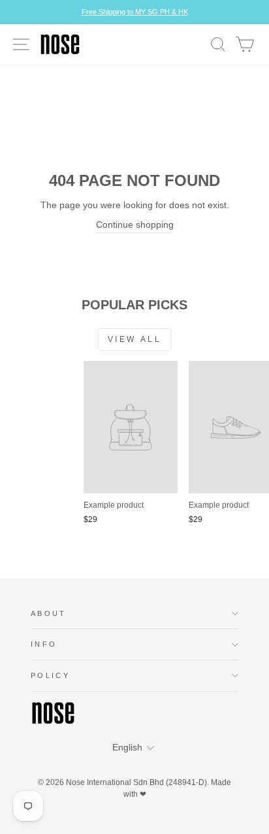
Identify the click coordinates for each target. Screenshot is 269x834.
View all (135, 339)
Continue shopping (135, 225)
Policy (50, 675)
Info (44, 644)
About (49, 613)
